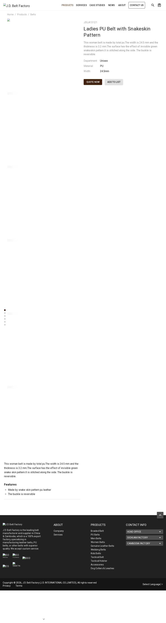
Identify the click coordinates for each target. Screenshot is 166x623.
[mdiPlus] (161, 12)
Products (22, 14)
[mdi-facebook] (122, 582)
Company (59, 531)
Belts (33, 14)
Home (10, 14)
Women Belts (98, 542)
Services (58, 534)
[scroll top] (160, 515)
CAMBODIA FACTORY (138, 543)
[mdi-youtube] (122, 586)
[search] (153, 5)
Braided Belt (97, 531)
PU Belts (95, 534)
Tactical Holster (99, 561)
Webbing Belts (98, 549)
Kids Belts (96, 553)
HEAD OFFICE (134, 531)
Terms (19, 585)
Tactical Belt (97, 557)
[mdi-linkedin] (129, 582)
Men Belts (96, 538)
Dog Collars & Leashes (102, 568)
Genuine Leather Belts (102, 546)
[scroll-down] (44, 616)
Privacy (7, 585)
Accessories (97, 564)
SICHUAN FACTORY (137, 537)
